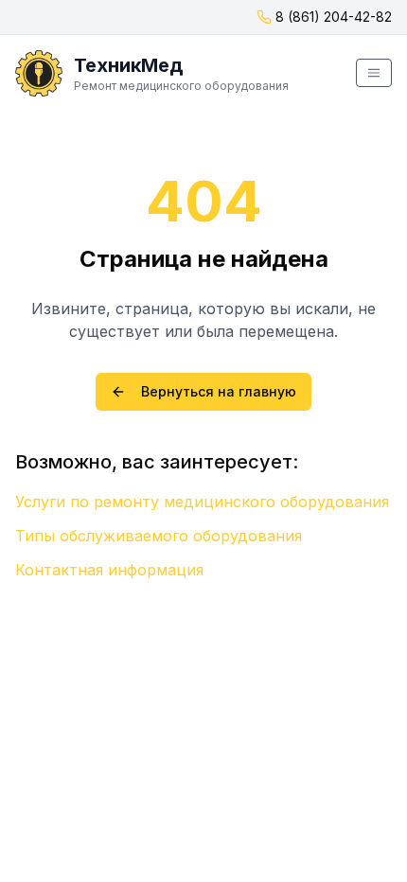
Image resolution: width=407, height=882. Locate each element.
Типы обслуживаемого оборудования (158, 535)
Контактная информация (109, 569)
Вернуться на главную (218, 391)
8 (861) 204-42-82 (333, 17)
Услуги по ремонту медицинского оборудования (202, 501)
